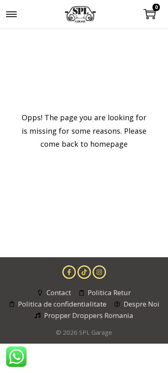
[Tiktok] (84, 272)
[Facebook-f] (69, 272)
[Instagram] (99, 272)
